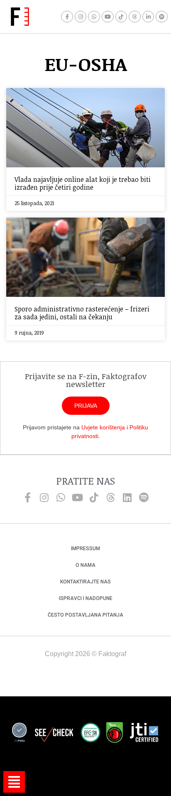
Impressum (85, 548)
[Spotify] (162, 17)
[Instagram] (81, 17)
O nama (85, 565)
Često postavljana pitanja (85, 615)
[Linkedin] (127, 497)
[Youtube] (108, 17)
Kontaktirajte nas (85, 582)
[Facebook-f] (67, 17)
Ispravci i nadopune (85, 598)
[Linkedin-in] (148, 17)
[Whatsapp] (94, 17)
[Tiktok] (121, 17)
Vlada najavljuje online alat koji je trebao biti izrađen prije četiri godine (83, 183)
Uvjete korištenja (103, 427)
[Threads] (135, 17)
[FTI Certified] (144, 733)
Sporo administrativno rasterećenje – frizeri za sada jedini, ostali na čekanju (82, 312)
